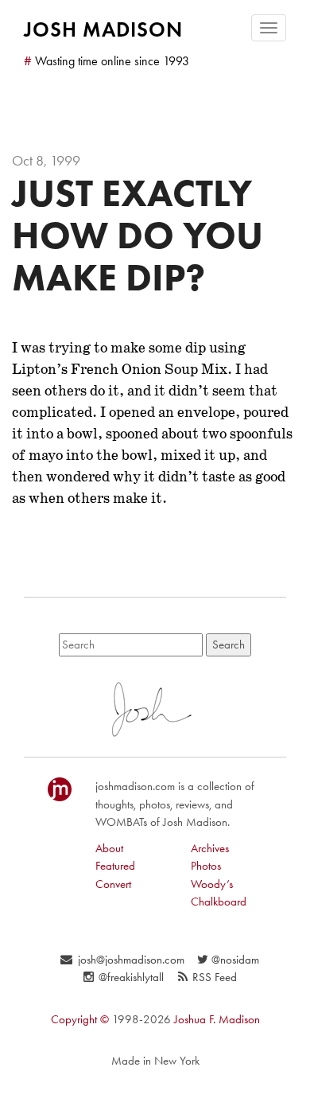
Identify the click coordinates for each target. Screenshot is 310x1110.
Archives (210, 848)
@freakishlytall (131, 977)
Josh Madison (103, 29)
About (109, 848)
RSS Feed (214, 977)
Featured (115, 866)
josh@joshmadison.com (131, 959)
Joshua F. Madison (217, 1019)
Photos (206, 866)
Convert (113, 884)
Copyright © (80, 1019)
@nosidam (235, 959)
